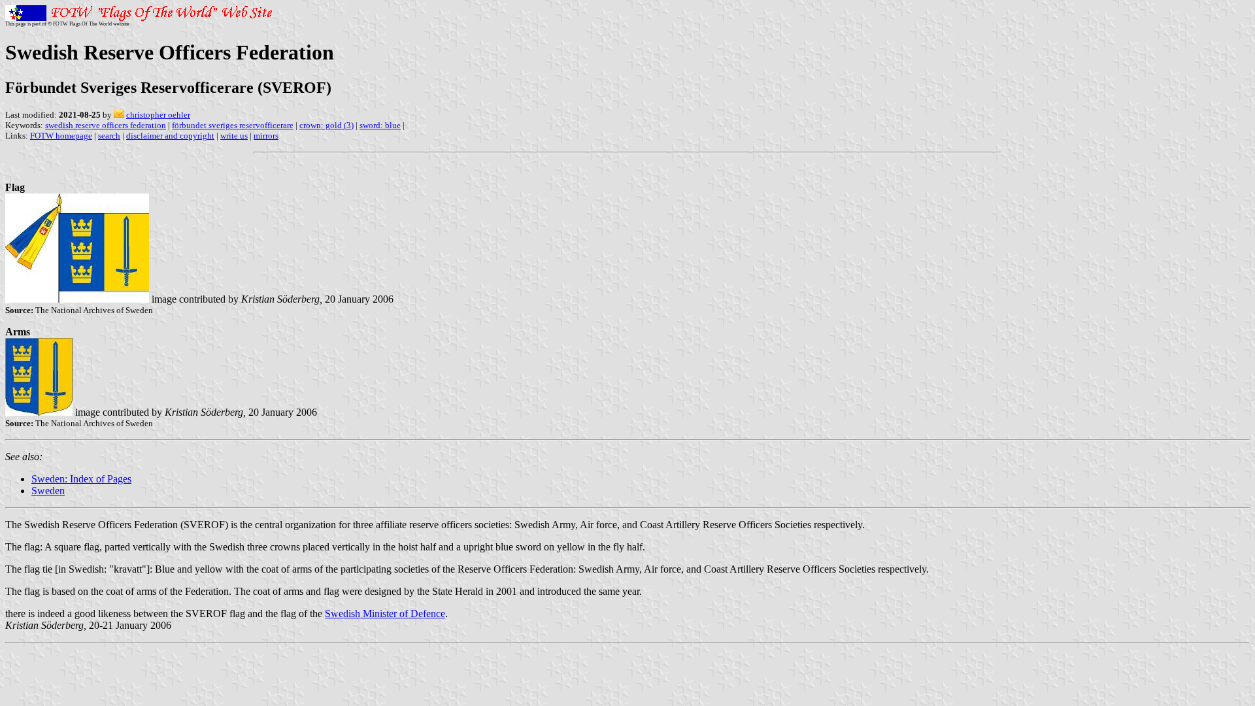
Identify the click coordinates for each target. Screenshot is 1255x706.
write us (234, 136)
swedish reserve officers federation (105, 125)
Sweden (48, 490)
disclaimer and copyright (170, 136)
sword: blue (380, 125)
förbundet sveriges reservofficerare (232, 125)
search (109, 136)
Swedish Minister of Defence (385, 613)
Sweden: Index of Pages (81, 478)
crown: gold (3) (326, 125)
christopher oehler (158, 115)
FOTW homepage (61, 136)
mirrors (266, 136)
